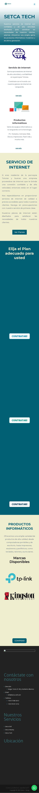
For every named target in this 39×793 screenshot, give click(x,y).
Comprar (19, 641)
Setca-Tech (8, 733)
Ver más (19, 96)
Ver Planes (19, 232)
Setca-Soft (8, 726)
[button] (34, 788)
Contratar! (19, 336)
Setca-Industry (9, 730)
